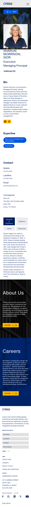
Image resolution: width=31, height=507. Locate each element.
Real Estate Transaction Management (14, 140)
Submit (4, 451)
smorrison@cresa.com (10, 186)
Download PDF (9, 71)
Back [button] (14, 12)
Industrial (9, 146)
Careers (5, 463)
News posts (22, 229)
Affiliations (22, 221)
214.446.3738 (7, 178)
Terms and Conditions (10, 469)
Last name (3, 438)
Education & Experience (9, 221)
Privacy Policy (7, 466)
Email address (4, 446)
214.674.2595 (7, 171)
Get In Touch (7, 493)
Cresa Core (6, 459)
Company (3, 442)
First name (3, 433)
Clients (9, 229)
